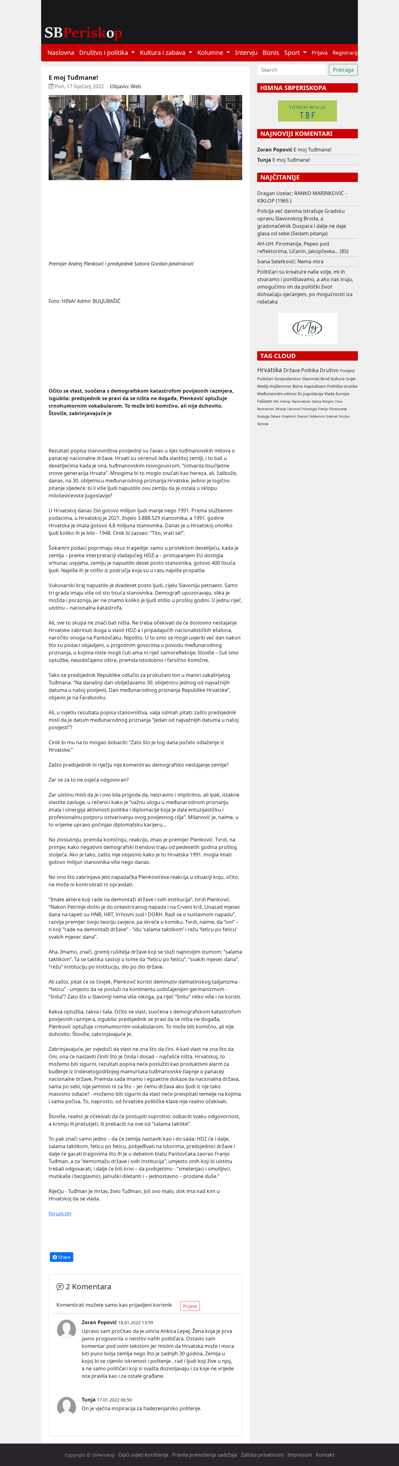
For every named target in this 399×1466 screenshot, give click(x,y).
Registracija (346, 52)
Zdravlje (280, 409)
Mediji (262, 386)
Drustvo (344, 416)
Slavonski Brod (315, 378)
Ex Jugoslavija (310, 393)
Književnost (280, 386)
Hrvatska (269, 370)
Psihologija (309, 409)
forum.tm (60, 1213)
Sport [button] (292, 52)
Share (63, 1257)
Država (291, 370)
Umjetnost (288, 416)
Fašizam (264, 401)
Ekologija (263, 416)
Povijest (347, 370)
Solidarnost (317, 416)
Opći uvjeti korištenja (143, 1454)
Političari (265, 378)
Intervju (246, 52)
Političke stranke (342, 386)
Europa (342, 393)
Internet (331, 416)
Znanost (302, 416)
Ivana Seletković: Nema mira (290, 261)
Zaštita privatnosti (262, 1454)
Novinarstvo (265, 409)
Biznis (270, 52)
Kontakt (325, 1454)
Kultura (337, 378)
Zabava (275, 416)
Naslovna (60, 52)
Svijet (351, 378)
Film (276, 402)
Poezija (323, 409)
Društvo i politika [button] (104, 52)
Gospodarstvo (287, 378)
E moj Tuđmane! (312, 149)
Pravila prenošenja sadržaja (204, 1454)
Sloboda (262, 424)
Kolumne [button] (211, 52)
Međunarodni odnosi (276, 393)
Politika (310, 370)
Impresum (299, 1454)
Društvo (329, 370)
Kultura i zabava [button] (163, 52)
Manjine (327, 402)
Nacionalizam (301, 402)
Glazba (316, 402)
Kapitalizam (315, 386)
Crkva (338, 402)
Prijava (320, 52)
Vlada (329, 393)
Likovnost (293, 409)
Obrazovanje (338, 409)
